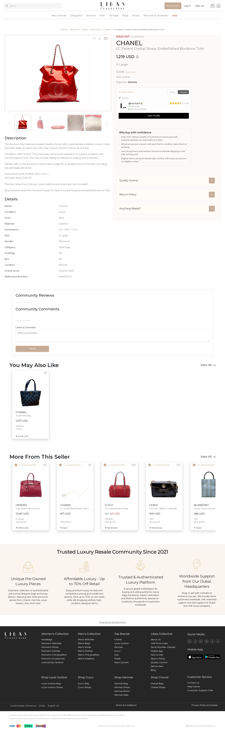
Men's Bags (84, 643)
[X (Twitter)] (206, 641)
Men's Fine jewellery (88, 654)
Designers (76, 15)
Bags (125, 15)
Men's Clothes (85, 651)
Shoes (136, 15)
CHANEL (129, 43)
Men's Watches (86, 639)
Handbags (46, 639)
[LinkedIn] (218, 641)
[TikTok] (212, 641)
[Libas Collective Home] (20, 635)
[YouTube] (201, 641)
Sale (174, 15)
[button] (106, 38)
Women (91, 15)
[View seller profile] (123, 106)
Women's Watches (51, 643)
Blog (153, 670)
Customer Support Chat (200, 690)
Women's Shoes (49, 647)
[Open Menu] (218, 6)
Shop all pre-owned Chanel (112, 622)
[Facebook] (195, 641)
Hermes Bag (121, 683)
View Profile (154, 115)
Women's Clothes (50, 651)
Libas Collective (161, 634)
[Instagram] (189, 641)
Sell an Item (157, 666)
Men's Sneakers (86, 658)
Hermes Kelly (121, 695)
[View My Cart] (213, 6)
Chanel (107, 29)
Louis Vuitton (121, 643)
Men (102, 15)
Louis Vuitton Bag (51, 683)
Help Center (193, 686)
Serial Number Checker (163, 647)
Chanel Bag (157, 683)
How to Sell (157, 654)
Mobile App (157, 651)
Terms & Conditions (126, 705)
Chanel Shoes (158, 687)
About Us (156, 639)
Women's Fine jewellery (54, 654)
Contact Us (193, 682)
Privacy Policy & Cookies (204, 705)
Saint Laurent (121, 662)
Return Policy (158, 658)
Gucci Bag (83, 683)
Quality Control (159, 662)
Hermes (118, 647)
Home (64, 29)
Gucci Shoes (84, 687)
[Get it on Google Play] (212, 657)
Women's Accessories (53, 658)
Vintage (114, 15)
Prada (117, 658)
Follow (172, 92)
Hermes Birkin (122, 691)
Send (32, 348)
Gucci (117, 651)
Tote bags (95, 29)
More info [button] (130, 72)
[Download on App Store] (195, 657)
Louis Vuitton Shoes (52, 687)
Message (183, 92)
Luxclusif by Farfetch (52, 662)
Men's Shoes (84, 647)
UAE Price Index (159, 643)
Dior (116, 654)
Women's (74, 29)
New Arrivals (58, 15)
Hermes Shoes (122, 687)
